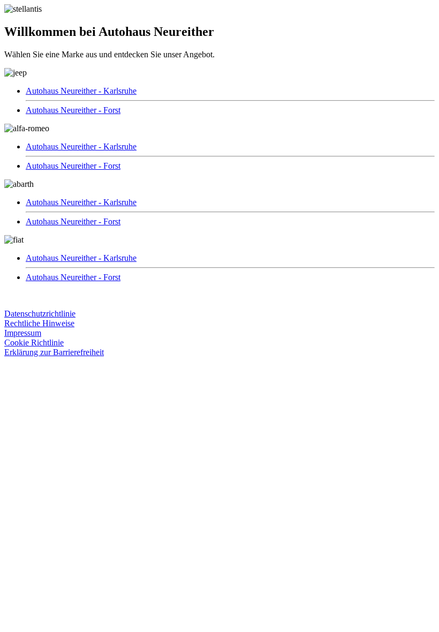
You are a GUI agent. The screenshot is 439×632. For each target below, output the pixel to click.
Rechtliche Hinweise (39, 323)
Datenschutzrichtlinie (39, 313)
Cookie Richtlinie (34, 342)
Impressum (22, 332)
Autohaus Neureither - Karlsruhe (81, 90)
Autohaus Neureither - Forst (73, 110)
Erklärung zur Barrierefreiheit (54, 352)
